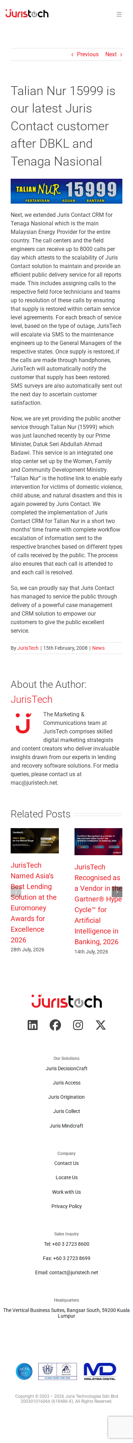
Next (111, 54)
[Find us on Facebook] (55, 1025)
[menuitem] (27, 14)
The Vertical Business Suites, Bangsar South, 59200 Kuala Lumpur (66, 1313)
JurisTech (28, 648)
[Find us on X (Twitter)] (100, 1025)
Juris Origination (66, 1097)
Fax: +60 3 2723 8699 (66, 1258)
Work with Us (66, 1192)
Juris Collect (66, 1111)
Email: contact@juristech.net (66, 1272)
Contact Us (66, 1163)
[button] (16, 892)
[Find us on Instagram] (78, 1025)
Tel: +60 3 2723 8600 (66, 1244)
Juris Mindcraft (66, 1126)
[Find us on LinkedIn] (32, 1025)
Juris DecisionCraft (67, 1068)
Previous (88, 54)
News (98, 648)
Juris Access (67, 1083)
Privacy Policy (66, 1206)
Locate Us (67, 1177)
